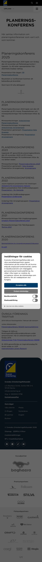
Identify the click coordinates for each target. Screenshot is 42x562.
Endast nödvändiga (21, 291)
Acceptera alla (21, 285)
